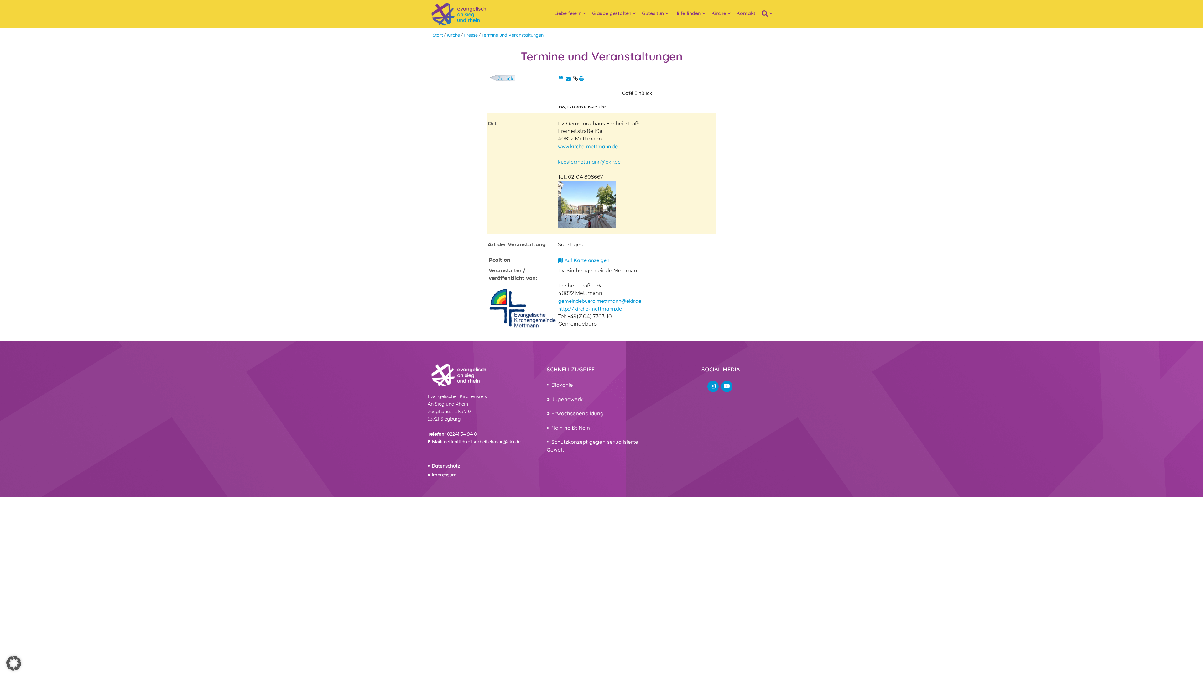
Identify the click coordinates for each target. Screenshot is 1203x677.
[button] (14, 663)
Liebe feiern (567, 13)
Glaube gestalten (611, 13)
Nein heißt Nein (570, 427)
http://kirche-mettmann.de (590, 309)
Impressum (443, 475)
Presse (471, 35)
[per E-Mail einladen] (568, 78)
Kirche (718, 13)
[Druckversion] (581, 78)
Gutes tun (653, 13)
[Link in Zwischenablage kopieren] (575, 78)
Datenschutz (445, 466)
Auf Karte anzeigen (586, 260)
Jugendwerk (566, 399)
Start (438, 35)
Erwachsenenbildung (577, 413)
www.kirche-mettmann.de (588, 146)
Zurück (505, 78)
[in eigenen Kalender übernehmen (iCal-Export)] (561, 78)
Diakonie (561, 384)
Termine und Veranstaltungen (513, 35)
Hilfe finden (687, 13)
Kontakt (746, 13)
